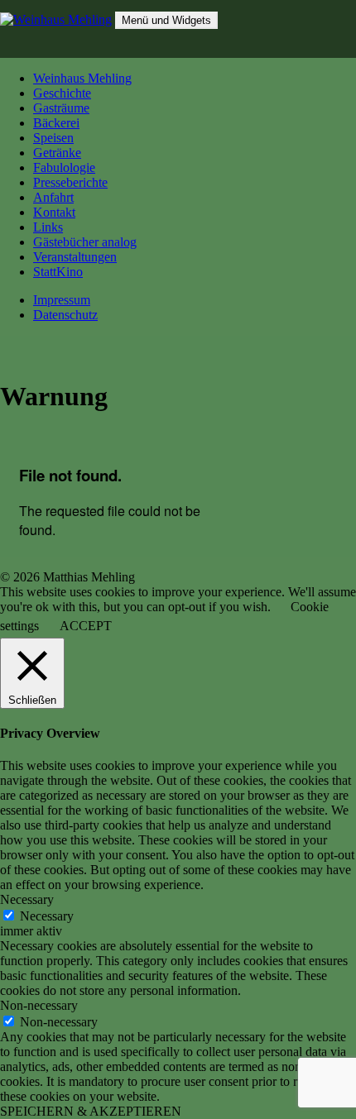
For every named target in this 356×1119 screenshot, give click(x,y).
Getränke (57, 153)
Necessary (47, 916)
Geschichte (62, 93)
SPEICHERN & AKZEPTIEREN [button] (90, 1111)
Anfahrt (53, 197)
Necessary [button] (27, 899)
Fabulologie (64, 167)
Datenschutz (65, 315)
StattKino (58, 272)
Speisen (53, 138)
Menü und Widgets (166, 20)
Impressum (61, 300)
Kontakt (54, 212)
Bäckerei (56, 123)
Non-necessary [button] (39, 1005)
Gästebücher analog (85, 242)
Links (48, 227)
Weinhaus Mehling (82, 78)
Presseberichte (70, 182)
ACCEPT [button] (86, 626)
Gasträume (61, 108)
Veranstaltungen (75, 257)
